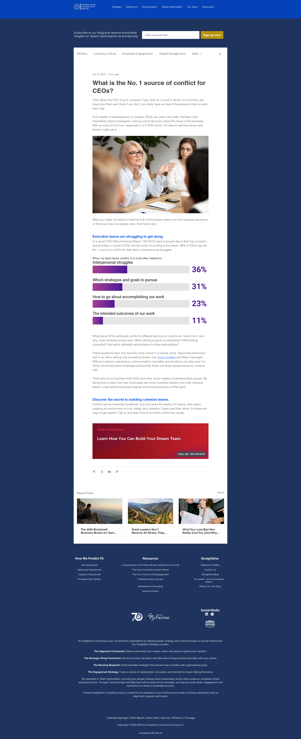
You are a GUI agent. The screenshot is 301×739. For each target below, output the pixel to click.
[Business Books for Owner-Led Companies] (99, 511)
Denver (165, 717)
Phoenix (177, 717)
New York (153, 717)
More (195, 53)
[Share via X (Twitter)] (101, 471)
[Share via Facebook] (93, 471)
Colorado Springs (117, 717)
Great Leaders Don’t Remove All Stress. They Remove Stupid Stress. (148, 531)
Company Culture (105, 53)
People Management (172, 53)
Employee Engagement (137, 53)
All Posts (82, 53)
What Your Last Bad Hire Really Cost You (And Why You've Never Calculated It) (200, 531)
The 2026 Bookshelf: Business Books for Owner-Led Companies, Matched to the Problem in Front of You (99, 531)
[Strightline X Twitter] (213, 614)
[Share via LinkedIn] (109, 471)
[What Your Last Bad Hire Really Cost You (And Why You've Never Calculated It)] (201, 511)
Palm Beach (137, 717)
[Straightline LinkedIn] (207, 614)
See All (220, 492)
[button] (220, 54)
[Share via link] (117, 471)
